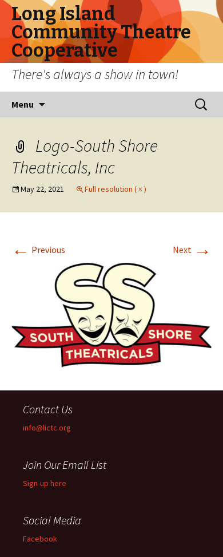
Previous (38, 249)
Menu (22, 104)
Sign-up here (44, 483)
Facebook (40, 539)
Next (192, 249)
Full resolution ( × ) (115, 189)
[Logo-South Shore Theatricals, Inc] (111, 313)
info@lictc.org (47, 427)
